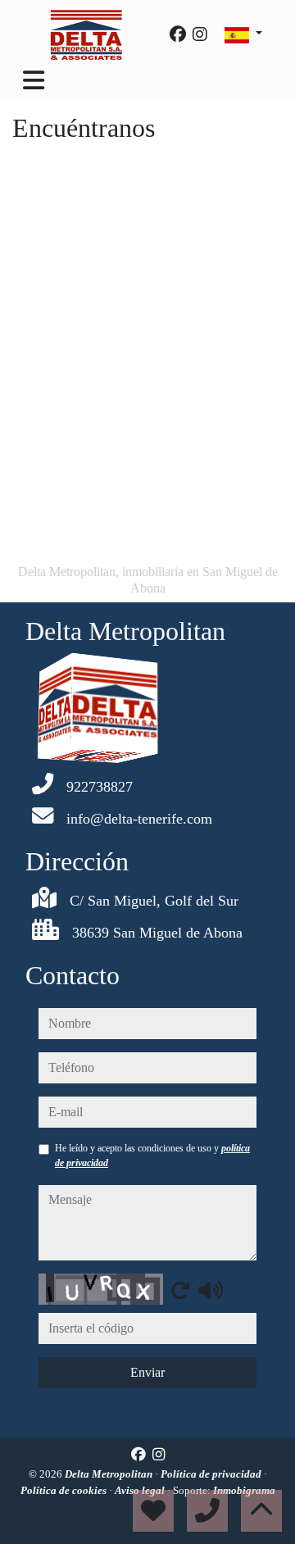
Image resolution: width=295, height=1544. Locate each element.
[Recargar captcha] (180, 1290)
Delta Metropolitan (110, 1474)
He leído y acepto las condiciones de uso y (152, 1155)
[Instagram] (200, 34)
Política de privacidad (212, 1474)
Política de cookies (64, 1490)
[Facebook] (178, 34)
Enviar (147, 1372)
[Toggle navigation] (33, 80)
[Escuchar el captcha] (210, 1290)
